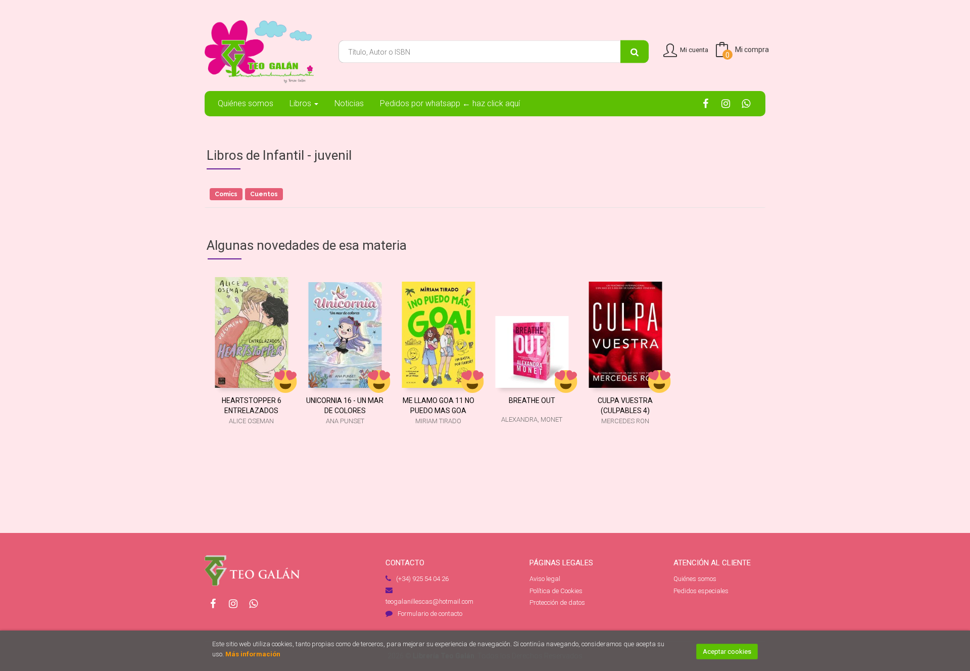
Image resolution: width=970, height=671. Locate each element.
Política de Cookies (556, 591)
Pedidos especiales (701, 591)
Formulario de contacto (430, 613)
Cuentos (264, 194)
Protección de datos (557, 602)
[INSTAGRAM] (725, 103)
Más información (252, 654)
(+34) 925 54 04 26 (422, 579)
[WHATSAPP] (746, 103)
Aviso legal (544, 579)
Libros (301, 103)
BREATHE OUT (532, 400)
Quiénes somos (694, 579)
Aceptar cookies (727, 651)
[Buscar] (634, 51)
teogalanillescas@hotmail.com (429, 601)
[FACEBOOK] (705, 103)
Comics (226, 194)
